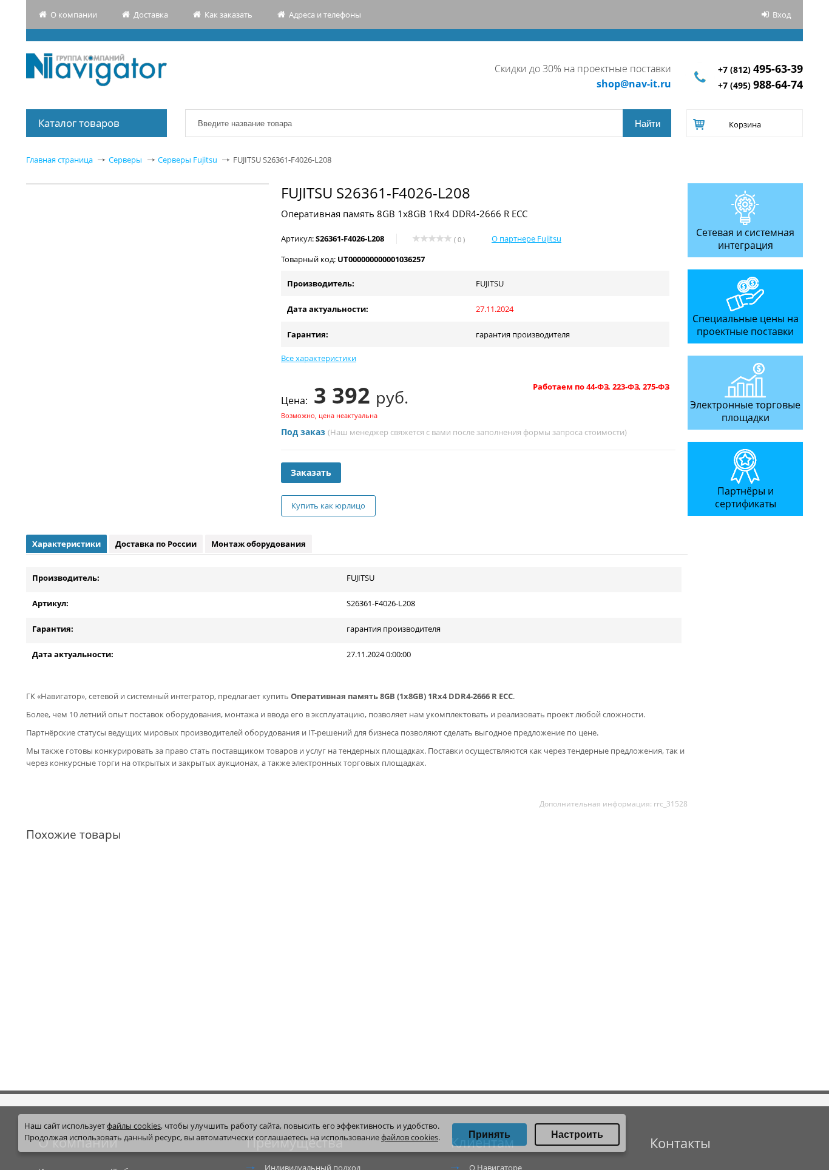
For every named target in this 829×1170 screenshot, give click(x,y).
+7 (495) (760, 85)
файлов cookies (409, 1137)
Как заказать (228, 14)
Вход (782, 14)
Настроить (577, 1134)
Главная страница (59, 159)
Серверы (125, 159)
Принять (489, 1134)
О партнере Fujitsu (526, 238)
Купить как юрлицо (328, 505)
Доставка (151, 14)
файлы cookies (134, 1125)
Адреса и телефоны (325, 14)
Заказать (311, 472)
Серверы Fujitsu (187, 159)
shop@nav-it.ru (634, 83)
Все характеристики (318, 358)
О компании (73, 14)
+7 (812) (760, 69)
